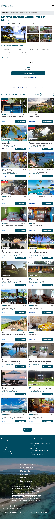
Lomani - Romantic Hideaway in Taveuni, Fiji (13, 116)
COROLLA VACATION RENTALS (19, 490)
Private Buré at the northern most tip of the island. (41, 451)
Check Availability (28, 73)
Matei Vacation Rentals (7, 446)
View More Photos (7, 40)
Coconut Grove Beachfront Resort (38, 252)
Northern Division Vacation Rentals (7, 450)
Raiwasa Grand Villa (34, 116)
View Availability (20, 121)
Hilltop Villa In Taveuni (7, 307)
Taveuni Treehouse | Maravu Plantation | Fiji (40, 415)
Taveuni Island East (28, 12)
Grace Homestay (33, 334)
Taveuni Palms (6, 143)
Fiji (11, 12)
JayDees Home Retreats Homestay (38, 307)
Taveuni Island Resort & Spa (36, 198)
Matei (35, 12)
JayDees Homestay (34, 279)
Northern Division (17, 12)
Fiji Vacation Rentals (8, 453)
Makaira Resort (33, 170)
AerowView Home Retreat (8, 170)
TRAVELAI (21, 512)
